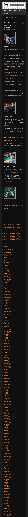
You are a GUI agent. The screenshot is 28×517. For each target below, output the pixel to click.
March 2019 (6, 395)
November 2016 (7, 438)
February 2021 (7, 360)
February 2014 (7, 488)
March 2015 (6, 468)
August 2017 (6, 424)
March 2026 (6, 270)
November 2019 (7, 383)
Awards (14, 10)
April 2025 (6, 287)
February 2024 (7, 306)
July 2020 (6, 371)
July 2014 (6, 480)
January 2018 (7, 416)
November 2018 (7, 401)
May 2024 (6, 302)
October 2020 (7, 366)
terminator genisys (12, 227)
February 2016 (7, 451)
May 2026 (6, 267)
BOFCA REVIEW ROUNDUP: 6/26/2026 (12, 239)
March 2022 (6, 340)
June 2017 (6, 427)
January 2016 (7, 453)
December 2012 (7, 509)
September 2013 (7, 496)
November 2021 (7, 346)
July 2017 (6, 425)
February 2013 (7, 506)
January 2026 (7, 273)
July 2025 (6, 282)
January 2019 (7, 398)
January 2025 (7, 291)
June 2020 (6, 372)
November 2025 (7, 276)
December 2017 (7, 418)
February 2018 (7, 415)
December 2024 (7, 293)
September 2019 (7, 386)
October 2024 (7, 296)
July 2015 (6, 462)
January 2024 (7, 308)
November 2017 (7, 419)
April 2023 (6, 322)
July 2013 (6, 499)
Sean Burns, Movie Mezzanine (13, 58)
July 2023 (6, 317)
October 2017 (7, 421)
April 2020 (6, 375)
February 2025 (7, 290)
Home (5, 10)
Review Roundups (11, 224)
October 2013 (7, 494)
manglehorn (17, 226)
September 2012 (7, 514)
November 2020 (7, 364)
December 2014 (7, 473)
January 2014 (7, 490)
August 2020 (6, 369)
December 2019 (7, 381)
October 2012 (7, 512)
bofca (15, 29)
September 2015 (7, 459)
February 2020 (7, 378)
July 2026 (6, 264)
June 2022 (6, 335)
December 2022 (7, 328)
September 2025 (7, 279)
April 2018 (6, 412)
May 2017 (6, 429)
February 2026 (7, 271)
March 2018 (6, 413)
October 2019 (7, 384)
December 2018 (7, 399)
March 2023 (6, 323)
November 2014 (7, 474)
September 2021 (7, 349)
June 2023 (6, 319)
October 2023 (7, 313)
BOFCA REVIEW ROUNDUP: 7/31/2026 (12, 235)
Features (6, 246)
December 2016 (7, 436)
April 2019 (6, 393)
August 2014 (6, 479)
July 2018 (6, 407)
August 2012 (6, 515)
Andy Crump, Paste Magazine (15, 51)
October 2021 (7, 348)
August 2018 (6, 406)
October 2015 (7, 457)
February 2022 (7, 342)
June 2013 (6, 500)
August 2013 (6, 497)
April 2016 (6, 448)
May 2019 (6, 392)
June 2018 (6, 409)
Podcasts (6, 251)
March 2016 (6, 450)
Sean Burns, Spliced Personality (10, 146)
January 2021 (7, 361)
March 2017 (6, 432)
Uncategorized (7, 255)
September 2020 (7, 367)
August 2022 (6, 332)
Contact (19, 10)
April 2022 (6, 338)
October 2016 (7, 439)
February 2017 (7, 433)
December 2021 (7, 345)
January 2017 (7, 435)
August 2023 (6, 316)
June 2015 (6, 464)
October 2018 (7, 403)
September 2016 (7, 441)
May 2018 (6, 410)
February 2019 (7, 396)
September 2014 (7, 477)
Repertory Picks (7, 252)
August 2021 (6, 351)
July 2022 (6, 334)
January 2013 (7, 508)
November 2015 (7, 456)
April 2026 (6, 268)
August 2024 (6, 299)
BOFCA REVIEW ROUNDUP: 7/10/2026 (12, 238)
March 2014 (6, 486)
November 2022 (7, 329)
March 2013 (6, 505)
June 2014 (6, 482)
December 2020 (7, 363)
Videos (5, 257)
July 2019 (6, 389)
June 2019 (6, 390)
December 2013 (7, 491)
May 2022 (6, 337)
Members (6, 13)
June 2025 (6, 284)
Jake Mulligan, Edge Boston (16, 172)
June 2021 (6, 354)
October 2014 (7, 476)
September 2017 (7, 422)
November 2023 (7, 311)
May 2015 (6, 465)
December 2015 (7, 454)
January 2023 (7, 326)
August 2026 (6, 262)
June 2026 (6, 265)
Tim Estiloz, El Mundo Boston (10, 78)
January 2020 (7, 380)
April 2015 (6, 467)
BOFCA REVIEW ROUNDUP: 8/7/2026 (12, 233)
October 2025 (7, 277)
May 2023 (6, 320)
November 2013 (7, 493)
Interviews (6, 248)
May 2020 (6, 374)
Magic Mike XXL (11, 226)
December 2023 (7, 309)
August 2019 (6, 387)
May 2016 (6, 447)
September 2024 (7, 297)
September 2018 (7, 404)
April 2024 (6, 303)
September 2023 (7, 314)
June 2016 (6, 445)
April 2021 (6, 357)
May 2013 (6, 502)
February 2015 (7, 470)
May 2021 (6, 355)
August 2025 (6, 281)
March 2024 (6, 305)
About (10, 10)
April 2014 (6, 485)
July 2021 (6, 352)
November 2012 (7, 511)
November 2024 (7, 294)
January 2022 (7, 343)
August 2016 (6, 442)
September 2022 (7, 331)
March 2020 (6, 377)
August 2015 (6, 461)
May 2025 (6, 285)
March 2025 (6, 288)
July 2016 (6, 444)
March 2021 (6, 358)
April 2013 (6, 503)
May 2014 (6, 483)
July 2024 (6, 300)
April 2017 (6, 430)
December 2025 (7, 274)
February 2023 (7, 325)
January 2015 (7, 471)
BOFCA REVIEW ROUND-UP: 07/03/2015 (9, 25)
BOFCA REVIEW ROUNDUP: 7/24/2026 (12, 236)
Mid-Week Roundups (8, 249)
